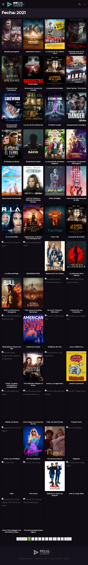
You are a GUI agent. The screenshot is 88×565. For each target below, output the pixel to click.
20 (55, 539)
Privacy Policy (26, 559)
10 (50, 539)
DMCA (66, 559)
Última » (68, 539)
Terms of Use (41, 559)
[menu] (3, 4)
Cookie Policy (55, 559)
